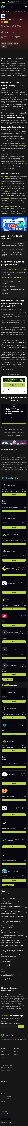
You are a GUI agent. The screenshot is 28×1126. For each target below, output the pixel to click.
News (15, 1057)
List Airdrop (3, 1088)
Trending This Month (5, 1070)
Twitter (9, 429)
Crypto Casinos (4, 1093)
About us (16, 1051)
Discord (16, 43)
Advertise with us (7, 1084)
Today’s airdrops (5, 1054)
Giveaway (7, 11)
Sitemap (3, 1104)
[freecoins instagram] (7, 979)
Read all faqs (5, 965)
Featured (3, 1062)
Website (4, 43)
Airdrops (3, 1048)
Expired (2, 1075)
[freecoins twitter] (3, 979)
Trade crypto (4, 1091)
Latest (2, 1051)
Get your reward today (14, 390)
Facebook (10, 43)
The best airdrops (8, 679)
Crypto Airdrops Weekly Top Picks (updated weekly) (7, 1066)
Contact (16, 1054)
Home (2, 11)
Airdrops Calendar (5, 1057)
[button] (6, 1119)
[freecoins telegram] (1, 979)
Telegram (4, 46)
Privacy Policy (17, 1060)
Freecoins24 (22, 161)
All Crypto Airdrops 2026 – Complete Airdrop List (7, 1097)
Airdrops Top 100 (5, 1073)
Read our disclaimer (6, 1044)
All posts (3, 1101)
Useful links (4, 1081)
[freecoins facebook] (9, 979)
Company (16, 1048)
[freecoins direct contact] (11, 979)
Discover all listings (8, 885)
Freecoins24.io (5, 995)
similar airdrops (5, 78)
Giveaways (3, 1060)
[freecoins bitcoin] (5, 979)
